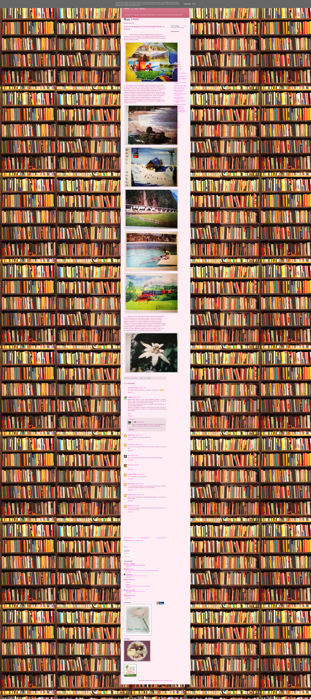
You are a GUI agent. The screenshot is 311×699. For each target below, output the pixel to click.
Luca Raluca (131, 444)
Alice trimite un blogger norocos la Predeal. (135, 591)
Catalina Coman (132, 495)
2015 (174, 135)
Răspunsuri (132, 419)
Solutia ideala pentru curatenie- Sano (178, 97)
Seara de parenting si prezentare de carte (179, 107)
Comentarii (128, 556)
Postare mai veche (161, 537)
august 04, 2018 (142, 387)
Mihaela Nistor (131, 435)
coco (133, 422)
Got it (194, 4)
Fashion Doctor (129, 569)
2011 (174, 143)
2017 (174, 130)
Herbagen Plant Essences (179, 88)
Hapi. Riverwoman (130, 590)
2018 (174, 60)
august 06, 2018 (140, 494)
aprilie (175, 121)
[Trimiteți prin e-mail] (144, 378)
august (175, 71)
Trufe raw (128, 596)
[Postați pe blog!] (145, 378)
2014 (174, 137)
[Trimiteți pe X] (147, 378)
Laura (129, 465)
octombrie (176, 66)
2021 (174, 53)
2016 (174, 132)
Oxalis (127, 581)
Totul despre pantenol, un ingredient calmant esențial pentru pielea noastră (142, 570)
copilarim (130, 397)
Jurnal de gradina (130, 579)
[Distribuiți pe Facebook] (149, 378)
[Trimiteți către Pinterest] (150, 378)
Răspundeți (130, 392)
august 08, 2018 (135, 505)
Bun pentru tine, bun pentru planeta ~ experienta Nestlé (138, 586)
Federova (128, 585)
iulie (175, 114)
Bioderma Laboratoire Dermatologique (179, 90)
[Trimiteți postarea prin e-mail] (141, 378)
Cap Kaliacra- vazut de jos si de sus (180, 73)
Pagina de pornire (145, 537)
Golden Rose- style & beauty (180, 85)
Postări (127, 553)
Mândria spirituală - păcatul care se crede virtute (136, 575)
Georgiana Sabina (132, 474)
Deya (129, 455)
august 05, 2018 (140, 422)
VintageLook (129, 574)
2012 (174, 141)
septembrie (176, 68)
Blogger (170, 680)
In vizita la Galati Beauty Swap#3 (179, 101)
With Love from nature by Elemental (180, 94)
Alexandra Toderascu (133, 388)
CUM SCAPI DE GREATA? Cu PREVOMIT (135, 565)
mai (175, 119)
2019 (174, 58)
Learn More (187, 4)
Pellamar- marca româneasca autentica (180, 79)
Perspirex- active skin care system (180, 82)
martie (175, 123)
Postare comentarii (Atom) (137, 540)
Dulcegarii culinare (130, 595)
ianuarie (176, 127)
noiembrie (176, 64)
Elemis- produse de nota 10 (180, 76)
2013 (174, 139)
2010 (174, 146)
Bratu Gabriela (131, 484)
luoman (161, 680)
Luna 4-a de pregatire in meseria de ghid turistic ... (180, 110)
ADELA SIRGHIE (130, 564)
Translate (182, 27)
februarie (176, 125)
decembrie (176, 62)
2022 (174, 51)
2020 (174, 55)
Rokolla (130, 506)
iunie (175, 116)
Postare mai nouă (128, 537)
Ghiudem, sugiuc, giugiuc (180, 104)
